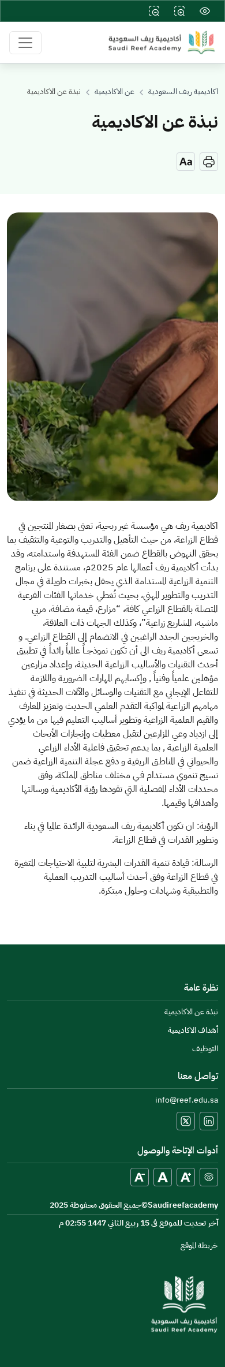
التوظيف (205, 1049)
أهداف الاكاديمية (193, 1030)
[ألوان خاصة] (209, 1177)
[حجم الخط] (186, 161)
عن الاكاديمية (114, 92)
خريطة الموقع (199, 1246)
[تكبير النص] (186, 1177)
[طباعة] (209, 161)
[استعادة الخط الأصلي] (162, 1177)
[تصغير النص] (139, 1177)
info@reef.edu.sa (186, 1100)
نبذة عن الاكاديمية (191, 1012)
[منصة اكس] (186, 1121)
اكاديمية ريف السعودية (183, 92)
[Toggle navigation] (25, 42)
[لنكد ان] (209, 1121)
